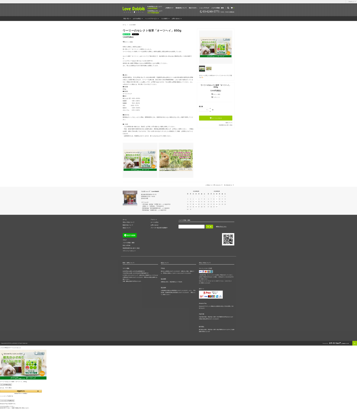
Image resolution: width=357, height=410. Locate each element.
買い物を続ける (228, 185)
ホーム (124, 24)
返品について (229, 122)
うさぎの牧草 (132, 24)
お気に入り (216, 97)
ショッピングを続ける (7, 400)
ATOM (128, 245)
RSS (124, 245)
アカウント (351, 1)
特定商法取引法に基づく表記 (131, 248)
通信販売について (181, 8)
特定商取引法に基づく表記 (225, 125)
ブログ (125, 240)
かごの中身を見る (6, 384)
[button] (21, 392)
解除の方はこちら (221, 226)
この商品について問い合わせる (213, 185)
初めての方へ (193, 8)
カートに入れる (217, 118)
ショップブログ (204, 8)
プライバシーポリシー (129, 251)
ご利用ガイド (169, 8)
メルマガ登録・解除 (217, 8)
